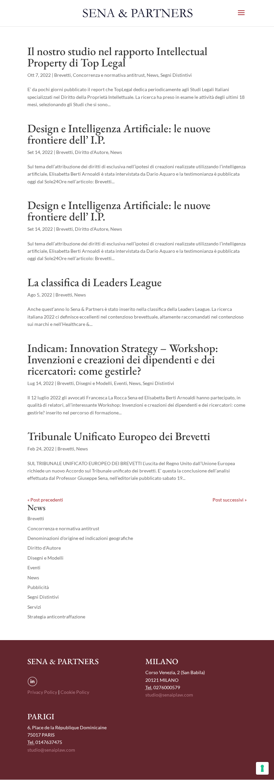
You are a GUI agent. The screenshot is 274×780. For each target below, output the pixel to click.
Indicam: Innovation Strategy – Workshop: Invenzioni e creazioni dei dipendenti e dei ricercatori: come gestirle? (122, 359)
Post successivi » (230, 500)
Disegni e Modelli (94, 383)
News (152, 75)
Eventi (120, 383)
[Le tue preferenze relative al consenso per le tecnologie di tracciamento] (262, 768)
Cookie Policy (74, 692)
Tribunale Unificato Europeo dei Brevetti (118, 436)
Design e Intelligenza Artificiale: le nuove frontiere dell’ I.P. (119, 134)
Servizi (34, 607)
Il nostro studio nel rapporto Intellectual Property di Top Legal (117, 57)
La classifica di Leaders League (94, 282)
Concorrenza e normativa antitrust (109, 75)
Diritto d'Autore (91, 152)
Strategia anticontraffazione (56, 616)
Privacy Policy (42, 692)
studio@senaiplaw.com (169, 695)
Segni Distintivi (176, 75)
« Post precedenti (45, 500)
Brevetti (62, 75)
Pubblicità (38, 587)
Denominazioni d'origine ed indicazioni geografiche (80, 538)
